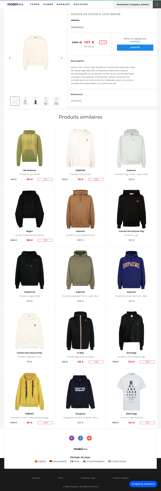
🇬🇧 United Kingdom (94, 461)
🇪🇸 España (40, 461)
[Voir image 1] (14, 101)
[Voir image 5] (56, 101)
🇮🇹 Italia (74, 461)
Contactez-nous (88, 478)
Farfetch (135, 41)
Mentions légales (121, 478)
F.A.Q (60, 478)
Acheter (135, 47)
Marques (63, 4)
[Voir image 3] (35, 101)
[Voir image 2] (25, 101)
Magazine (81, 4)
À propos (36, 478)
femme (35, 4)
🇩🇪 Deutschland (58, 461)
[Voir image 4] (45, 101)
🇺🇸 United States (117, 461)
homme (48, 4)
